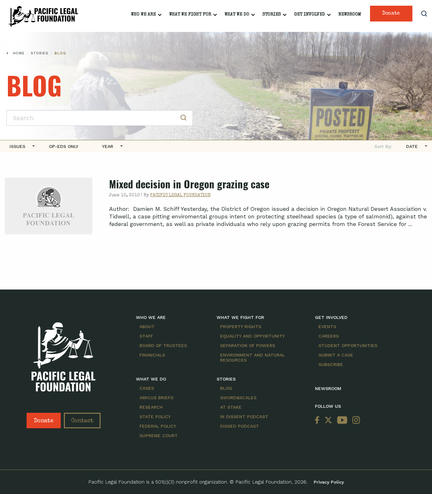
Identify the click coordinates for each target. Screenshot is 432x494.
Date (412, 146)
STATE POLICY (155, 416)
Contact (82, 421)
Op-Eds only (63, 146)
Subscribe (330, 364)
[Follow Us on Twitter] (328, 420)
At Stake (231, 407)
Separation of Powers (247, 345)
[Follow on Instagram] (355, 420)
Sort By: (383, 146)
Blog (60, 53)
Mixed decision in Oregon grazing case (189, 183)
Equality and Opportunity (252, 335)
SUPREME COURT (158, 435)
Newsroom (349, 14)
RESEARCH (151, 407)
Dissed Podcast (239, 426)
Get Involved (309, 14)
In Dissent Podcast (244, 416)
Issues (17, 146)
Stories (271, 14)
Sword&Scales (238, 397)
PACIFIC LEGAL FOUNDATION (180, 195)
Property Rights (240, 326)
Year (107, 146)
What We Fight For (190, 14)
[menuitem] (20, 146)
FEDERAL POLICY (157, 426)
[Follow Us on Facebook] (318, 420)
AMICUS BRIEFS (156, 397)
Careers (328, 335)
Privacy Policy (329, 482)
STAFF (146, 335)
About (147, 326)
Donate (391, 13)
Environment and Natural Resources (252, 357)
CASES (146, 388)
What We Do (237, 14)
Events (327, 326)
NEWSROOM (328, 388)
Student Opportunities (347, 345)
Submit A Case (335, 354)
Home (19, 53)
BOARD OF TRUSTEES (163, 345)
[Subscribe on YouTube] (342, 420)
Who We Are (143, 14)
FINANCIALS (152, 354)
